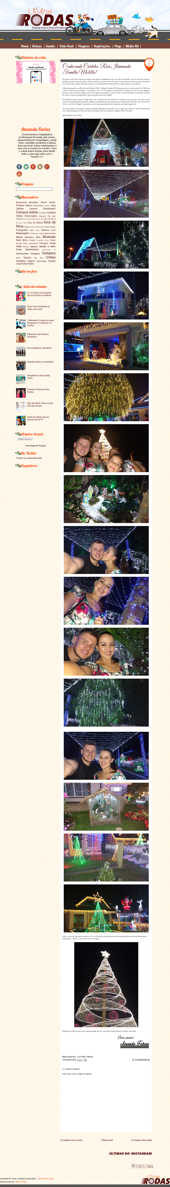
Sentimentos (32, 249)
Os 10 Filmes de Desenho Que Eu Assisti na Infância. (39, 294)
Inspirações (104, 46)
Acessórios (21, 202)
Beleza (38, 46)
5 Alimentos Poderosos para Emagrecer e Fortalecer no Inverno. (40, 323)
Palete (53, 240)
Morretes (29, 237)
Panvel (19, 243)
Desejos (42, 216)
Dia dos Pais (21, 223)
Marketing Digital (37, 233)
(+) (41, 156)
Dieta (27, 227)
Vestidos (21, 260)
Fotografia (22, 230)
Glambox (45, 230)
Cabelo (20, 208)
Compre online (27, 212)
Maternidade (50, 233)
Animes (29, 205)
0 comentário (141, 1059)
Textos (27, 257)
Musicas (49, 237)
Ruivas (26, 247)
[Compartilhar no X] (83, 1060)
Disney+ (33, 227)
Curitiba (81, 1056)
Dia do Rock (50, 219)
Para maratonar (30, 243)
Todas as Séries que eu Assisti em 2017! (38, 418)
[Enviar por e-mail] (78, 1060)
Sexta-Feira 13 (49, 250)
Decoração (31, 215)
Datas (19, 215)
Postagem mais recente (71, 1140)
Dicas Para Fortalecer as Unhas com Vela (38, 307)
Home (26, 46)
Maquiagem (22, 233)
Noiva (25, 240)
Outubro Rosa (43, 240)
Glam (37, 230)
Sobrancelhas (22, 253)
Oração (32, 240)
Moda (19, 237)
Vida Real (68, 46)
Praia (53, 243)
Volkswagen (41, 261)
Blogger (42, 445)
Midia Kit (133, 46)
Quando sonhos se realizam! (40, 362)
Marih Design (21, 1182)
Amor (44, 202)
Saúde (52, 46)
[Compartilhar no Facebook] (85, 1060)
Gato (32, 230)
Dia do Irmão (29, 219)
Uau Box (38, 258)
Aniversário (38, 205)
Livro (53, 230)
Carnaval (33, 208)
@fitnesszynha (142, 1166)
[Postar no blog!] (80, 1060)
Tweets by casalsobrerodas (29, 458)
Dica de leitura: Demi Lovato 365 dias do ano (40, 404)
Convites (42, 213)
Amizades (33, 202)
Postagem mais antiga (141, 1140)
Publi (19, 246)
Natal (90, 1056)
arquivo (47, 206)
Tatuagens (35, 253)
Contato (130, 52)
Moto (38, 237)
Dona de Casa (42, 227)
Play (119, 46)
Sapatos (34, 246)
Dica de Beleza (35, 222)
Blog (53, 205)
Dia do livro (39, 219)
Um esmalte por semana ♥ (39, 348)
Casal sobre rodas (45, 1179)
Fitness (53, 227)
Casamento (49, 208)
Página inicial (107, 1140)
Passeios (43, 243)
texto (18, 258)
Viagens (85, 46)
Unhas (51, 257)
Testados (49, 253)
